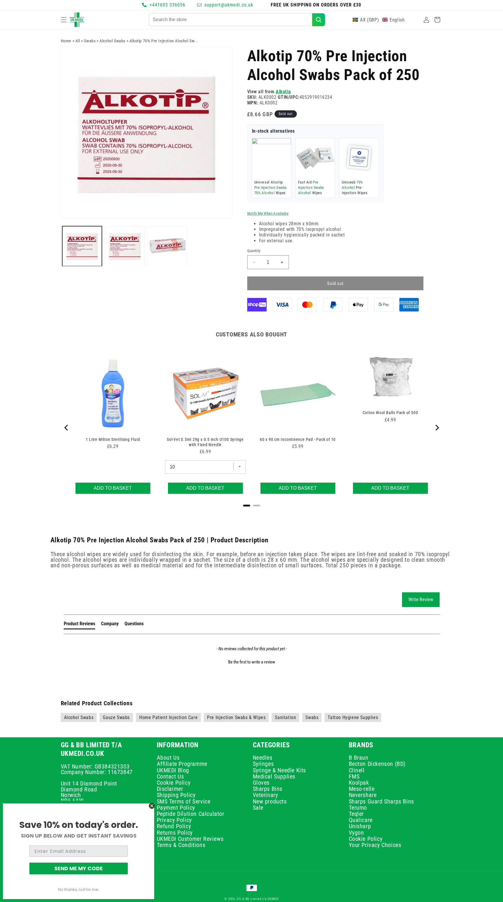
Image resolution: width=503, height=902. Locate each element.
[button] (63, 19)
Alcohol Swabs (112, 41)
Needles (262, 758)
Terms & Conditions (181, 845)
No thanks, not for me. (78, 889)
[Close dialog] (152, 806)
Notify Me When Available (268, 213)
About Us (168, 758)
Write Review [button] (420, 599)
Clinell (357, 770)
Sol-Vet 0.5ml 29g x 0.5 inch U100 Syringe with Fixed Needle (205, 442)
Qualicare (361, 820)
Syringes (263, 764)
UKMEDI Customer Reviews (190, 839)
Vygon (356, 833)
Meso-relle (362, 789)
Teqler (356, 814)
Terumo (358, 808)
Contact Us (170, 776)
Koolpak (359, 783)
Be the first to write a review (251, 662)
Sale (258, 808)
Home (66, 41)
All (77, 41)
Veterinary (265, 795)
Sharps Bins (268, 789)
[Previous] (67, 428)
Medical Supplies (274, 776)
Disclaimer (170, 789)
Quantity (253, 251)
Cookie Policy (174, 783)
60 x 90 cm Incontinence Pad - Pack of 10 (298, 439)
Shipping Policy (176, 795)
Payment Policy (176, 808)
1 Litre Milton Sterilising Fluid (113, 439)
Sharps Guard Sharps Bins (381, 801)
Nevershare (363, 795)
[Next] (437, 428)
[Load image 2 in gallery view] (125, 246)
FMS (354, 776)
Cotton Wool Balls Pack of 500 (390, 412)
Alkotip (283, 91)
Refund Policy (174, 826)
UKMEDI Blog (173, 770)
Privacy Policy (174, 820)
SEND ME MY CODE (78, 868)
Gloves (261, 783)
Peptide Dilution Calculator (190, 814)
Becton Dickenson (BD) (377, 764)
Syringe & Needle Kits (279, 770)
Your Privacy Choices (375, 845)
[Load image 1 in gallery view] (82, 246)
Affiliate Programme (182, 764)
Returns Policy (175, 833)
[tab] (79, 625)
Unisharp (360, 826)
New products (270, 801)
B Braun (359, 758)
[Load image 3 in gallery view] (168, 246)
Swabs (89, 41)
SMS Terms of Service (184, 801)
